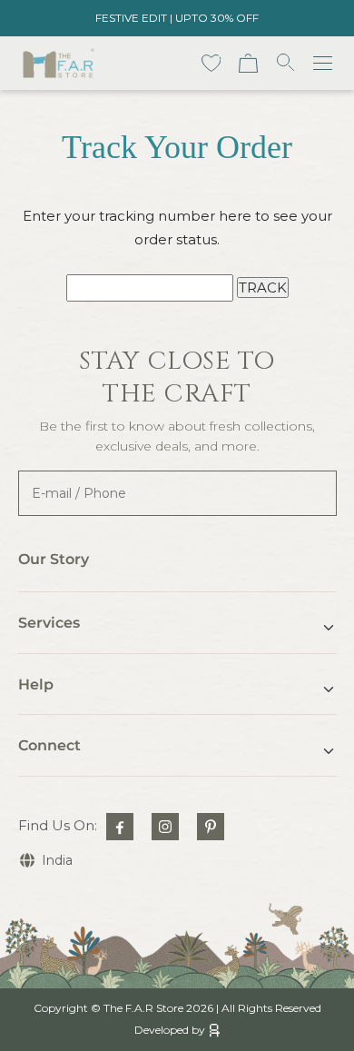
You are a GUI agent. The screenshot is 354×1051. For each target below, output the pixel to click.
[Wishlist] (211, 63)
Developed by (169, 1029)
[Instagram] (165, 826)
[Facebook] (119, 826)
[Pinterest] (210, 826)
